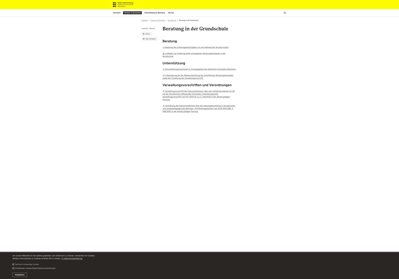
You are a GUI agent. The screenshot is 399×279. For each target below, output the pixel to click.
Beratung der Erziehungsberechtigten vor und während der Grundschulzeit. (197, 47)
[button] (146, 34)
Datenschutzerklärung (72, 258)
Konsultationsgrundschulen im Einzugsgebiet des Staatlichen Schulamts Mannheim (200, 69)
